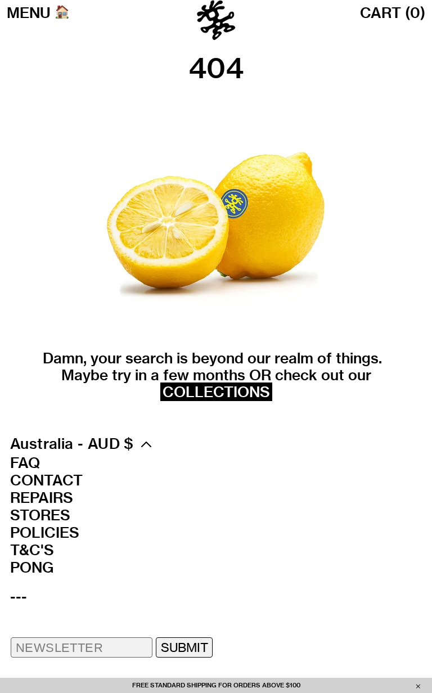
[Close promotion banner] (418, 686)
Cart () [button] (392, 12)
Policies (44, 532)
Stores (40, 515)
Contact (46, 480)
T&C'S (32, 550)
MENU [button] (29, 12)
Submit (184, 647)
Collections (216, 391)
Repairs (41, 497)
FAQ (25, 463)
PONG (31, 567)
